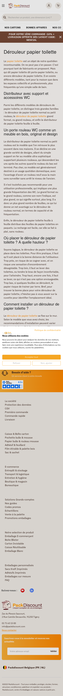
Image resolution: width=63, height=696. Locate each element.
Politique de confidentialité (48, 330)
